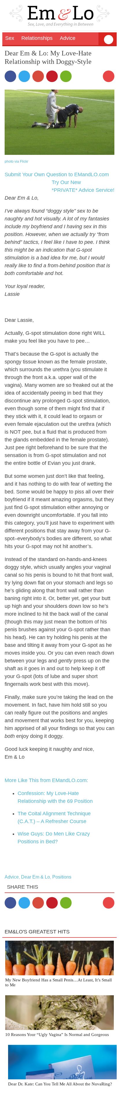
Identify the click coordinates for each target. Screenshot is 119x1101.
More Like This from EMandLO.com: (46, 780)
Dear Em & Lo (35, 877)
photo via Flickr (16, 161)
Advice (12, 877)
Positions (61, 877)
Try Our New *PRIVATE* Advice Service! (83, 186)
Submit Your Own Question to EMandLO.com (57, 174)
